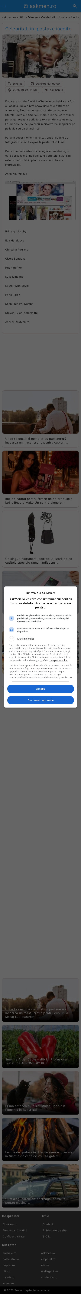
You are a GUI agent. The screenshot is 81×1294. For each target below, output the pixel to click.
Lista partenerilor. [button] (58, 660)
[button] (40, 638)
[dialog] (40, 647)
